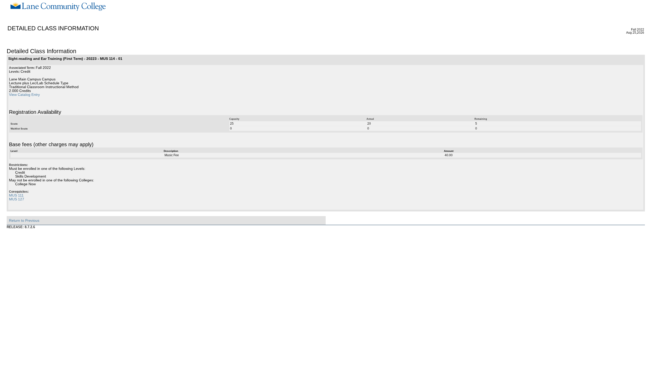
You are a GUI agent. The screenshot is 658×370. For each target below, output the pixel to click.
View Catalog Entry (24, 95)
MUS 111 (16, 195)
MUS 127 (16, 199)
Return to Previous (24, 220)
